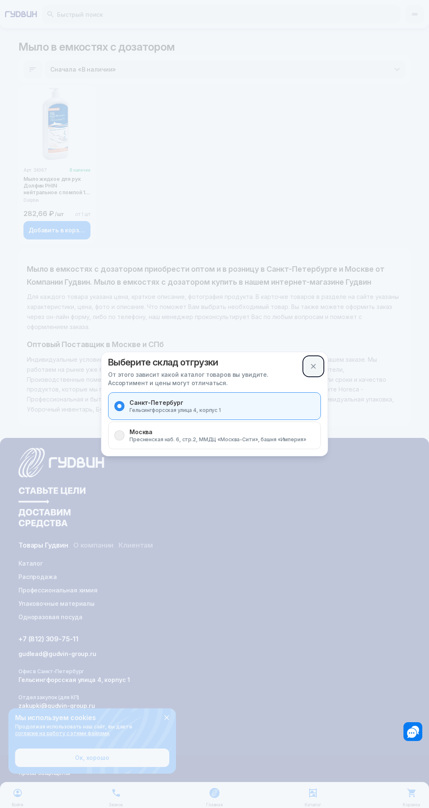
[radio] (119, 406)
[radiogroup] (214, 420)
